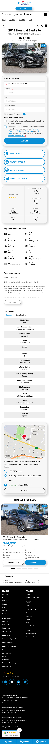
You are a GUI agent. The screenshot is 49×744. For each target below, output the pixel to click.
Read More (13, 302)
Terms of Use (30, 637)
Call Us (24, 491)
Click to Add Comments (13, 114)
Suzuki (4, 604)
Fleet (27, 605)
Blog (27, 622)
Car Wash (5, 659)
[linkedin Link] (18, 682)
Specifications (21, 315)
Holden (4, 610)
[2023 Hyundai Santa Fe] (24, 519)
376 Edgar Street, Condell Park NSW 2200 (25, 476)
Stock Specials (7, 642)
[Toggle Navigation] (45, 14)
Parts (4, 656)
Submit (24, 141)
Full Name (8, 89)
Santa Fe (22, 20)
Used (3, 20)
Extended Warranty (9, 663)
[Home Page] (24, 3)
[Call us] (38, 25)
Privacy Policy (31, 633)
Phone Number (10, 106)
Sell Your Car (24, 8)
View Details (13, 562)
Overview (9, 315)
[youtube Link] (12, 682)
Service (5, 650)
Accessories (6, 666)
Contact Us (35, 562)
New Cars (5, 621)
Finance (28, 594)
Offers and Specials (9, 639)
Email (6, 97)
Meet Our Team (31, 626)
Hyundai (12, 20)
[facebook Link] (5, 682)
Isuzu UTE (5, 601)
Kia (3, 597)
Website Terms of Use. (16, 136)
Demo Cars (6, 625)
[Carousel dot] (13, 568)
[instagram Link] (25, 682)
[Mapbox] (10, 456)
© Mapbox (40, 457)
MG (3, 607)
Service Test (6, 653)
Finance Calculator (32, 597)
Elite (30, 20)
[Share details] (42, 25)
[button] (11, 733)
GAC (4, 614)
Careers (29, 619)
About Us (29, 616)
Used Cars (6, 628)
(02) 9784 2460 (15, 471)
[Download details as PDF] (46, 25)
